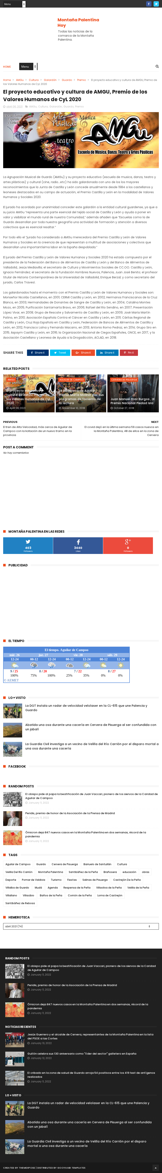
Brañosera (110, 872)
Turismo (56, 880)
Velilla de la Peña (138, 887)
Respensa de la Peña (76, 887)
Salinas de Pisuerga (95, 880)
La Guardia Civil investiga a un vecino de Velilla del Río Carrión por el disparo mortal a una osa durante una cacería (86, 1143)
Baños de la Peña (51, 895)
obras (145, 872)
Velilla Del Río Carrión (18, 872)
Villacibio (28, 895)
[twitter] (156, 4)
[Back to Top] (156, 1168)
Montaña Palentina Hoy (78, 22)
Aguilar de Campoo (71, 379)
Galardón (50, 80)
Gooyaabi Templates (71, 1167)
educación (129, 872)
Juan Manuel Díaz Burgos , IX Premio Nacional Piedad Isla (133, 401)
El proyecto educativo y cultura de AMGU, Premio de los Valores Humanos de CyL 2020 (28, 397)
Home (7, 66)
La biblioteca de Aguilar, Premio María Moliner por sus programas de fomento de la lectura (81, 397)
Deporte (10, 880)
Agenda (53, 887)
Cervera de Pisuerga (124, 379)
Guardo (67, 80)
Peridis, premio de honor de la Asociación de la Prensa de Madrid (70, 813)
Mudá (38, 887)
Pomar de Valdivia (33, 880)
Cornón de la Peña (80, 895)
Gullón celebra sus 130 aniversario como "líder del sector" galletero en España (81, 1054)
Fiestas (72, 880)
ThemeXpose (27, 1167)
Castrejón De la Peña (127, 880)
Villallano (11, 895)
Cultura (34, 80)
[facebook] (148, 4)
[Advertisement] (81, 45)
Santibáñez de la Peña (83, 872)
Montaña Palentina (50, 872)
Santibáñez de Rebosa (20, 903)
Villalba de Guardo (17, 887)
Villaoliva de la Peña (109, 887)
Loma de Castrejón (109, 895)
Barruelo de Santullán (97, 864)
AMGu (20, 80)
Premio (81, 80)
